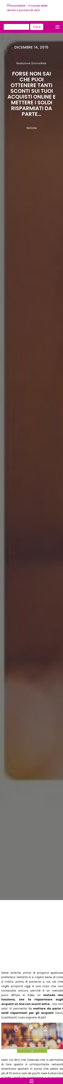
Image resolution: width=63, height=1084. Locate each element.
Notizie (31, 128)
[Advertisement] (28, 936)
